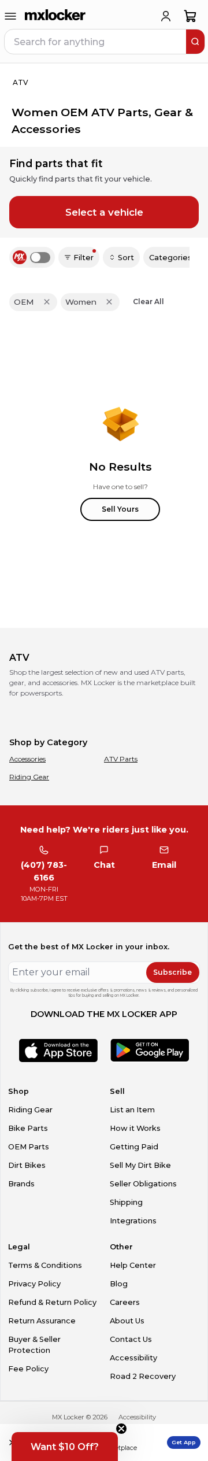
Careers (125, 1302)
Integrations (133, 1220)
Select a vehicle (104, 212)
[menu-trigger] (10, 16)
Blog (119, 1283)
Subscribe (172, 972)
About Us (127, 1320)
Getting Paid (134, 1146)
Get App (184, 1442)
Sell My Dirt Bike (140, 1165)
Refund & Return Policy (52, 1302)
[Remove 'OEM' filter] (47, 302)
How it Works (135, 1128)
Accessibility (133, 1357)
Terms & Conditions (45, 1265)
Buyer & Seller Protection (34, 1345)
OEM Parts (28, 1146)
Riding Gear (29, 776)
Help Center (133, 1265)
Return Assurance (42, 1320)
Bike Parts (28, 1128)
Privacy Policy (34, 1283)
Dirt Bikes (27, 1165)
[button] (65, 1446)
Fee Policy (28, 1368)
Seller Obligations (143, 1183)
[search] (195, 41)
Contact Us (131, 1339)
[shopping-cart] (190, 16)
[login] (166, 16)
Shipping (126, 1202)
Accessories (27, 758)
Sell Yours (120, 509)
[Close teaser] (121, 1428)
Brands (21, 1183)
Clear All (148, 301)
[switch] (40, 257)
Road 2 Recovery (143, 1376)
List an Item (132, 1109)
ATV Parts (121, 758)
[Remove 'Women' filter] (109, 302)
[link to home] (55, 16)
